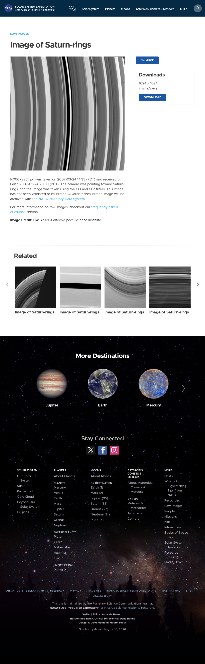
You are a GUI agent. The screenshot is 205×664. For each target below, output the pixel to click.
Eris (56, 558)
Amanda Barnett (112, 614)
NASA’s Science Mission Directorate (129, 608)
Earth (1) (97, 487)
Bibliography (35, 591)
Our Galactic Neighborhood (35, 11)
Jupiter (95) (99, 498)
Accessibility (102, 596)
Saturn (59, 514)
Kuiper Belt (25, 491)
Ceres (58, 542)
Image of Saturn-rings (34, 312)
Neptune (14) (100, 514)
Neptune (60, 525)
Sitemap (191, 591)
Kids (167, 521)
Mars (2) (97, 493)
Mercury (153, 405)
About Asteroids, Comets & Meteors (140, 487)
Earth (103, 405)
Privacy (75, 591)
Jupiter (52, 405)
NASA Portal (171, 591)
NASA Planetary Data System (61, 199)
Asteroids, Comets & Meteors (135, 474)
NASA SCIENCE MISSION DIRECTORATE (131, 591)
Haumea (60, 552)
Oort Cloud (25, 496)
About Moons (101, 476)
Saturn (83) (99, 503)
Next (198, 285)
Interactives (172, 527)
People (169, 511)
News (168, 476)
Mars (57, 503)
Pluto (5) (97, 519)
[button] (184, 9)
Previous (7, 285)
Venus (58, 493)
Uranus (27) (99, 509)
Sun (20, 486)
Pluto (58, 536)
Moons (96, 470)
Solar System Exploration (35, 5)
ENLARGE (147, 60)
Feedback (57, 591)
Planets (60, 470)
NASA (9, 8)
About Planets (64, 476)
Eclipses (23, 512)
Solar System (27, 470)
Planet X (60, 569)
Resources (172, 500)
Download (153, 97)
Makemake (62, 547)
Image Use (94, 591)
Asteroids (135, 513)
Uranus (59, 519)
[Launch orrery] (72, 9)
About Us (13, 591)
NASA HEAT (173, 562)
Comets (133, 518)
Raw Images (19, 33)
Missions (170, 516)
